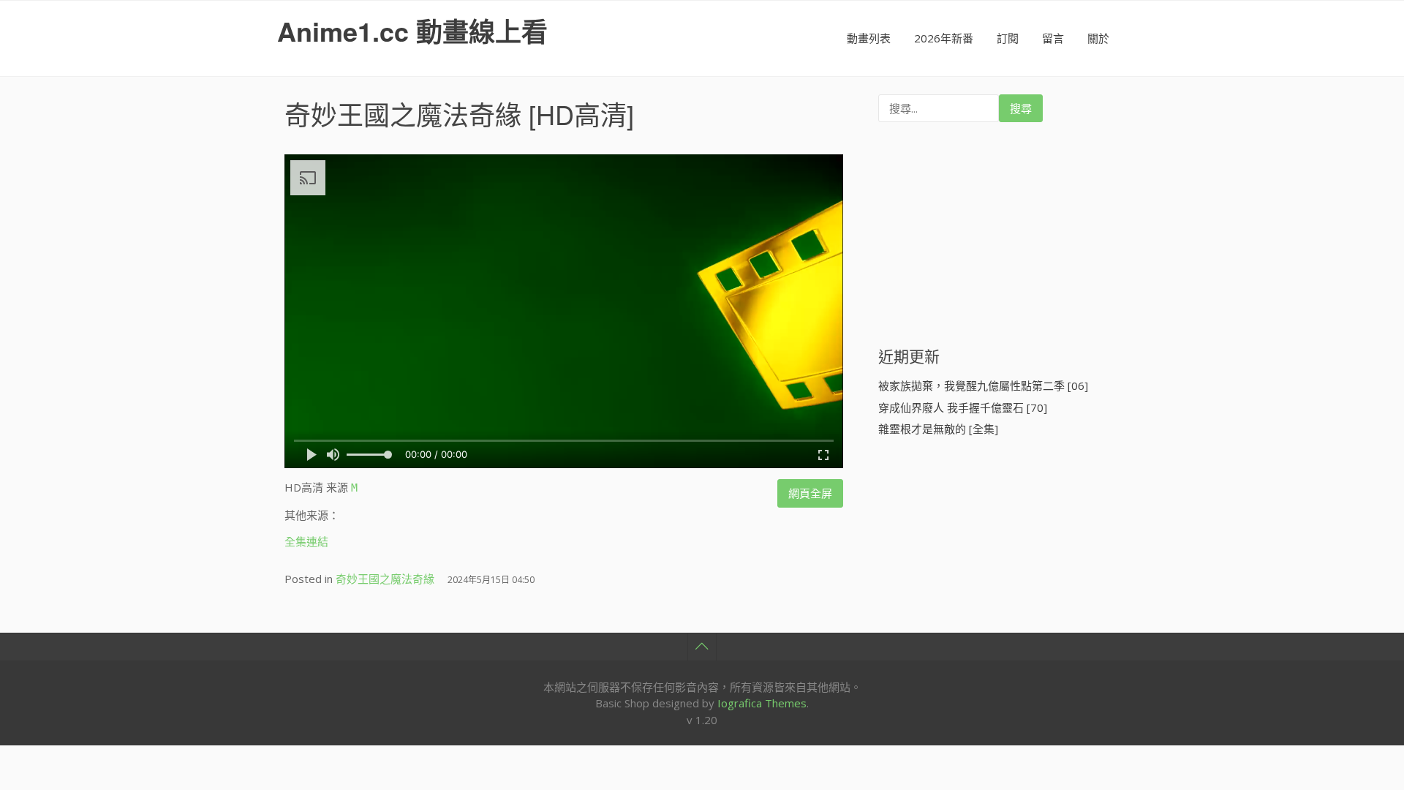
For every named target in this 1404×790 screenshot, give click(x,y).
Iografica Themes (762, 703)
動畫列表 (869, 38)
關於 (1098, 38)
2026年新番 (943, 38)
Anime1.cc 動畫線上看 (412, 31)
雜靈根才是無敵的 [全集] (938, 428)
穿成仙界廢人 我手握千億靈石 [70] (962, 407)
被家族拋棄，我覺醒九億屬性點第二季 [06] (983, 385)
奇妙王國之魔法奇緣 (402, 113)
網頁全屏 (810, 493)
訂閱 (1008, 38)
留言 (1053, 38)
